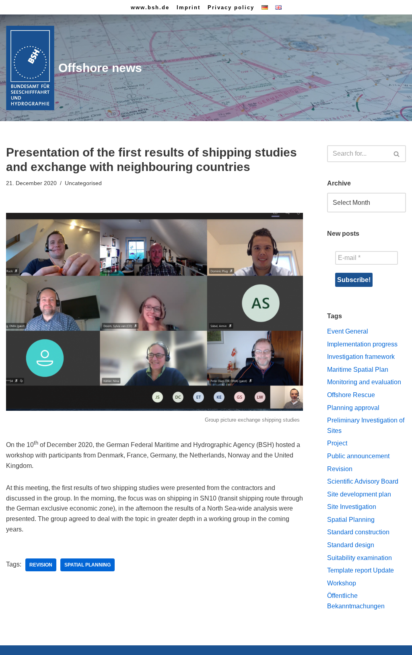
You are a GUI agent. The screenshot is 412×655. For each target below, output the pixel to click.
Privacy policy (231, 7)
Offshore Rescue (351, 394)
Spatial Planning (87, 565)
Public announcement (358, 456)
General (356, 331)
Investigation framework (361, 356)
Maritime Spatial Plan (357, 369)
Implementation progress (362, 344)
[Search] (397, 153)
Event (335, 331)
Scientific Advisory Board (362, 481)
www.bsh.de (150, 7)
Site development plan (359, 494)
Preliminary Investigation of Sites (365, 425)
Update (383, 570)
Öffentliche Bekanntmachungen (356, 601)
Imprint (188, 7)
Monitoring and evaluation (364, 382)
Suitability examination (359, 557)
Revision (40, 565)
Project (337, 443)
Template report (349, 570)
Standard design (350, 545)
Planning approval (353, 407)
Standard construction (358, 532)
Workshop (341, 583)
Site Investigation (351, 506)
